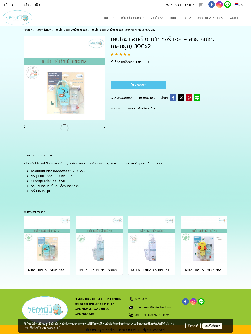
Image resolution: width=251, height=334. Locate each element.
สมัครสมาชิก (31, 4)
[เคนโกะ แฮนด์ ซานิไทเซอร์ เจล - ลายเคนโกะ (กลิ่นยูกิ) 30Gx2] (64, 78)
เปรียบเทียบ (148, 98)
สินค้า (155, 17)
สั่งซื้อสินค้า (140, 85)
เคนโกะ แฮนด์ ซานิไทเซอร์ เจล (141, 109)
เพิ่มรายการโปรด (122, 98)
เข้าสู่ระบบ (10, 4)
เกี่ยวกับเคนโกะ (132, 17)
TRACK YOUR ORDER (178, 4)
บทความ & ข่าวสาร (210, 17)
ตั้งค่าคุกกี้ (193, 325)
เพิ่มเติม (235, 17)
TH (240, 4)
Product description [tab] (39, 155)
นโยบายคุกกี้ (53, 327)
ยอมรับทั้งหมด (212, 325)
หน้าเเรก (109, 17)
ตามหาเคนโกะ (178, 17)
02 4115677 (141, 299)
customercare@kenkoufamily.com (153, 307)
